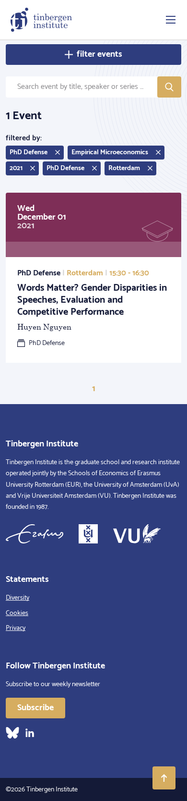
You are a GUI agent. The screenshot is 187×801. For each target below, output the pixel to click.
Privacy (15, 628)
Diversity (17, 598)
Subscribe (35, 708)
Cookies (17, 613)
